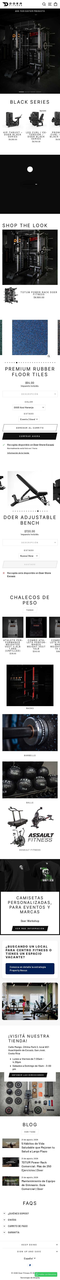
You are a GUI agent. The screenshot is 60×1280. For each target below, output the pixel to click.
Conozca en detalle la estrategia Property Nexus (28, 968)
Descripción (30, 394)
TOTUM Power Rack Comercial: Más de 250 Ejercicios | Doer (36, 1166)
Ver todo (30, 1132)
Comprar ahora (29, 436)
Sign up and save (29, 1251)
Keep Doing (29, 1245)
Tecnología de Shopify (30, 1278)
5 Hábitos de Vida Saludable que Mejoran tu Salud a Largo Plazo (38, 1147)
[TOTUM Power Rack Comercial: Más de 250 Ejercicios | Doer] (10, 1162)
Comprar (30, 192)
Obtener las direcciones (28, 1075)
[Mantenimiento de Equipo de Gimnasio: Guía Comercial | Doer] (10, 1181)
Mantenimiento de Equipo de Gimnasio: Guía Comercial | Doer (38, 1184)
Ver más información (30, 928)
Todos (30, 610)
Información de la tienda (18, 453)
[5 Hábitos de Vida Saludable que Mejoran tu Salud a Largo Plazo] (10, 1143)
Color (29, 402)
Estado (29, 414)
